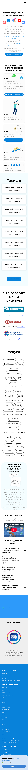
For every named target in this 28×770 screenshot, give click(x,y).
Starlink (20, 432)
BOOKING (4, 673)
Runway (9, 442)
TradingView (9, 432)
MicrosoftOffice (14, 423)
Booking (8, 36)
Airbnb (14, 36)
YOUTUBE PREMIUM (7, 695)
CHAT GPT (9, 410)
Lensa (19, 400)
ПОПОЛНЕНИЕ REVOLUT (9, 742)
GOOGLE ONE (6, 732)
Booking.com (9, 364)
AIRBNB (4, 676)
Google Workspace (13, 387)
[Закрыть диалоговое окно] (27, 757)
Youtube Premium (13, 373)
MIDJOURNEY (6, 729)
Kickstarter (8, 446)
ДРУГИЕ (4, 734)
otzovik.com (21, 326)
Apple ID (13, 382)
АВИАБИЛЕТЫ (6, 709)
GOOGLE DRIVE (6, 707)
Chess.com (9, 455)
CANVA (4, 702)
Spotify (9, 378)
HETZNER (14, 419)
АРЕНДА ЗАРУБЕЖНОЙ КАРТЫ (11, 680)
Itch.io (17, 437)
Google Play (13, 369)
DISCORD (4, 722)
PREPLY (4, 697)
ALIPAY (4, 724)
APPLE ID (4, 687)
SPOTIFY (4, 690)
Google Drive (10, 396)
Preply (18, 378)
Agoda (18, 36)
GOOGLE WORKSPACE (8, 700)
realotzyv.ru (21, 315)
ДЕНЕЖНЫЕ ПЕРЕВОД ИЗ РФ (10, 740)
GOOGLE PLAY (6, 692)
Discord (18, 405)
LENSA (3, 719)
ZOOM (3, 712)
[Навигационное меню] (25, 2)
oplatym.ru (21, 339)
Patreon (18, 391)
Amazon (19, 446)
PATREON (4, 705)
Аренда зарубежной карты (13, 414)
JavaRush (9, 400)
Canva (8, 391)
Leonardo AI (8, 451)
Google (14, 38)
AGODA (4, 678)
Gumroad (20, 451)
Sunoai (19, 455)
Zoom (22, 36)
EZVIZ (20, 396)
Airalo (9, 437)
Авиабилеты (9, 359)
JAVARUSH (5, 717)
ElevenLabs (13, 428)
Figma (18, 442)
